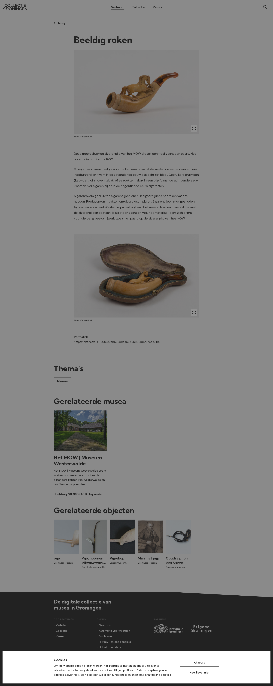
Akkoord (199, 662)
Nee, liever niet (199, 672)
